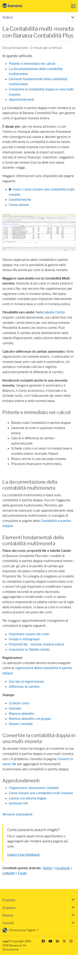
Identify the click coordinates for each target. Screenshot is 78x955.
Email (22, 873)
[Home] (15, 6)
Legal (5, 941)
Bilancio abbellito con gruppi (30, 719)
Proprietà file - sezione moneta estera (36, 644)
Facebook (62, 868)
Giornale (15, 708)
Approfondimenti (21, 99)
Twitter (47, 868)
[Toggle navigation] (72, 6)
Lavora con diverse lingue (27, 798)
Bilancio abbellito (21, 714)
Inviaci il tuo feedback (23, 855)
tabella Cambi (54, 312)
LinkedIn (8, 873)
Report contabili (21, 724)
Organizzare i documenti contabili (34, 788)
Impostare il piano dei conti (29, 634)
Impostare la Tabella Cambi (29, 649)
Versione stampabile (17, 814)
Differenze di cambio (24, 687)
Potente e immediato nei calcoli (32, 64)
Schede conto (19, 703)
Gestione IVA (18, 803)
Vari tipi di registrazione (26, 682)
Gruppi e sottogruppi (24, 639)
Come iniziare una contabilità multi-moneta (41, 793)
